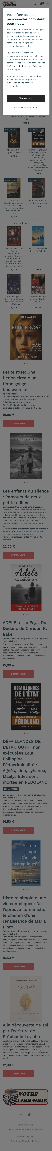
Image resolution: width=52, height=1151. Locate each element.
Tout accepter (26, 98)
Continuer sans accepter (26, 107)
